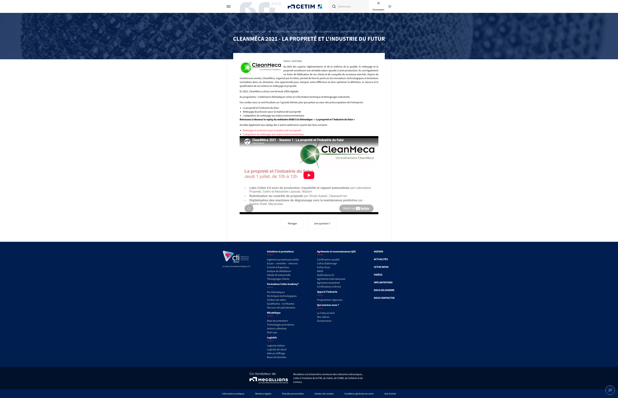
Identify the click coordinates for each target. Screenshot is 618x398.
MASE (320, 271)
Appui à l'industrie (327, 291)
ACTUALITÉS (381, 259)
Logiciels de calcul (276, 349)
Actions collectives (277, 328)
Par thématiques (276, 292)
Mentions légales (263, 393)
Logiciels (272, 337)
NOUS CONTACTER (384, 297)
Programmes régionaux (329, 299)
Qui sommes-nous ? (328, 305)
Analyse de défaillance (279, 271)
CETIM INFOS (381, 267)
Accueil (239, 31)
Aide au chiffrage (276, 353)
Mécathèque (258, 31)
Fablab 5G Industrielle (278, 275)
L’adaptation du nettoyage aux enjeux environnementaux (273, 134)
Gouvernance (324, 320)
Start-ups (272, 332)
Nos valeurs (323, 316)
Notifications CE (325, 275)
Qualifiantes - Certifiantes (281, 303)
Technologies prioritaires (280, 324)
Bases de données (276, 357)
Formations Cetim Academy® (283, 284)
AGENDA (378, 251)
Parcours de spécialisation (281, 307)
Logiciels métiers (276, 345)
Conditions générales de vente (359, 393)
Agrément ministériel (328, 282)
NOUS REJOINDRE (384, 290)
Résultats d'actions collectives (292, 31)
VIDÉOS (378, 274)
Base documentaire (277, 320)
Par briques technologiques (282, 295)
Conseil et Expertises (278, 267)
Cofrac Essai (323, 267)
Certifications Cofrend (329, 286)
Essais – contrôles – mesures (282, 263)
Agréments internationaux (331, 278)
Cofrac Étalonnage (327, 263)
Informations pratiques (233, 393)
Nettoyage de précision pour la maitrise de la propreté (272, 130)
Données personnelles (293, 393)
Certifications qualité (328, 259)
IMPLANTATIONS (383, 282)
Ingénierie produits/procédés (283, 259)
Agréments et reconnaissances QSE (336, 251)
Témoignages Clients (278, 278)
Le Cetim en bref (326, 313)
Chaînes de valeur (276, 299)
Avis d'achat (390, 393)
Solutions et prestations (280, 251)
